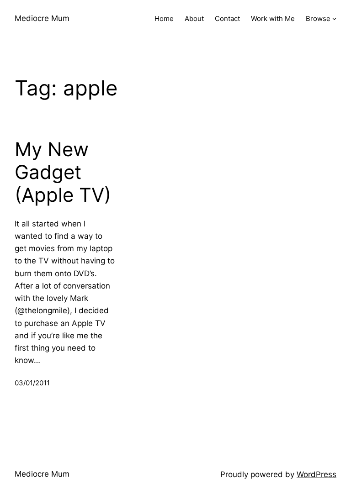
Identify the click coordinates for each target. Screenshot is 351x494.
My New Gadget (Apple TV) (63, 172)
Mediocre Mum (42, 18)
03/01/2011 (32, 382)
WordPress (316, 474)
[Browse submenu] (334, 18)
